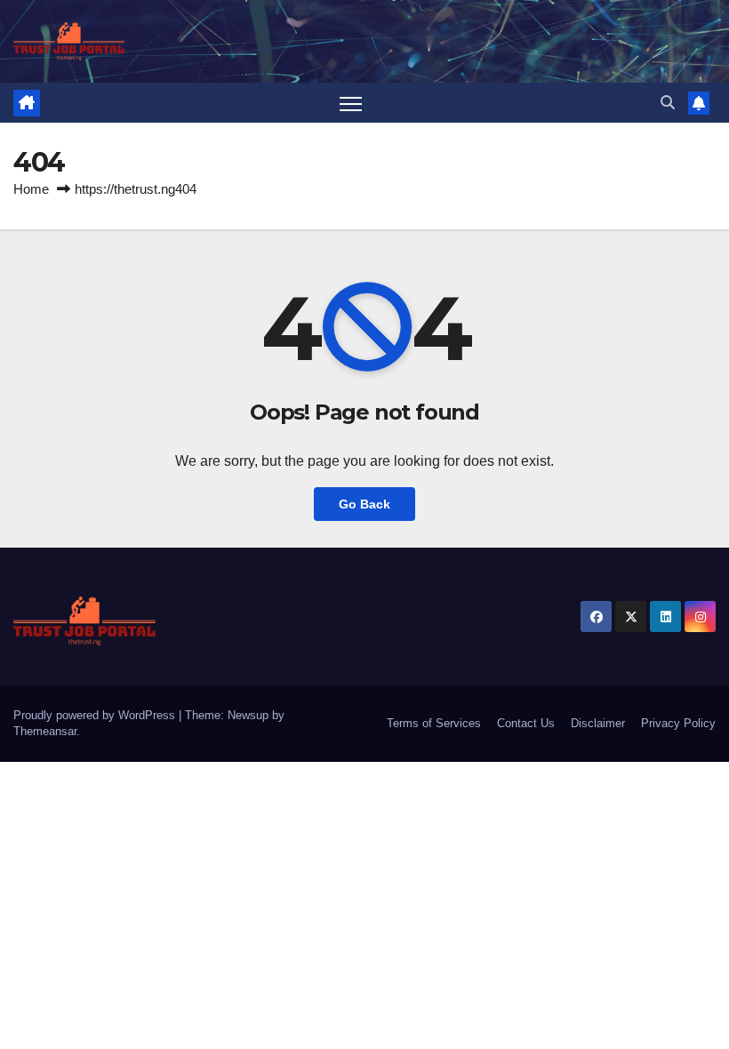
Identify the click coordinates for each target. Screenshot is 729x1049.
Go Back (364, 504)
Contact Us (526, 723)
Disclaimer (598, 723)
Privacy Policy (678, 723)
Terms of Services (434, 723)
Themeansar (44, 731)
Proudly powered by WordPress (96, 715)
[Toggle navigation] (351, 102)
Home (31, 188)
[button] (668, 102)
